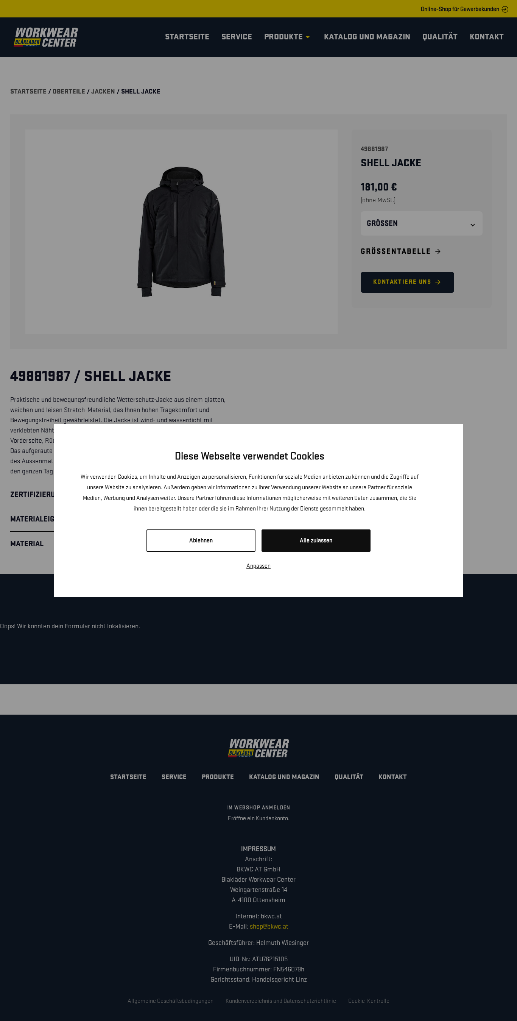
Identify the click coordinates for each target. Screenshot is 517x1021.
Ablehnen (201, 540)
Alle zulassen (316, 540)
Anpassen (258, 566)
